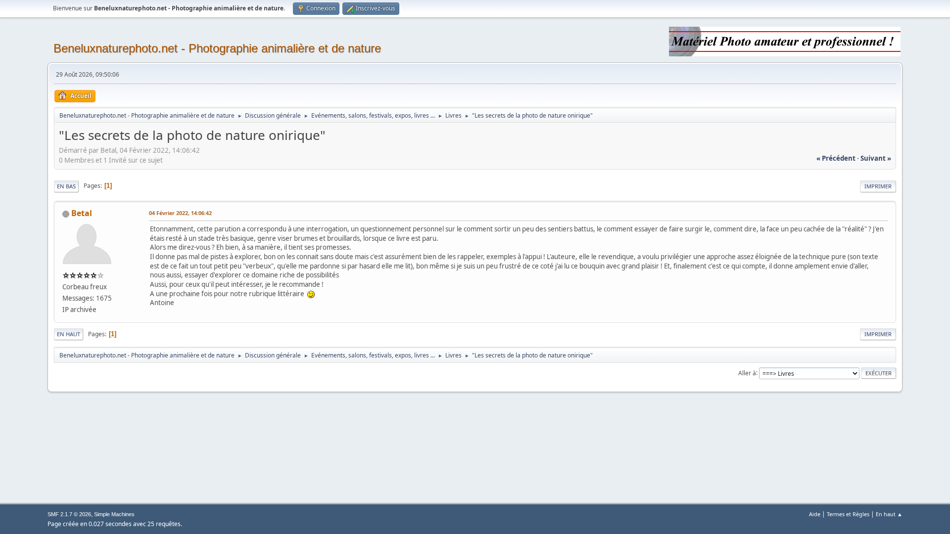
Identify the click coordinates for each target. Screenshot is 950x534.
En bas (66, 186)
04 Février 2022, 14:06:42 (180, 213)
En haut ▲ (889, 514)
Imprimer (878, 186)
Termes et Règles (848, 514)
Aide (814, 514)
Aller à (747, 372)
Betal (81, 213)
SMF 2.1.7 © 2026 (69, 514)
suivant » (875, 158)
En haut (68, 334)
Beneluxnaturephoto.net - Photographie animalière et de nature (217, 48)
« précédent (835, 158)
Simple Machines (114, 514)
